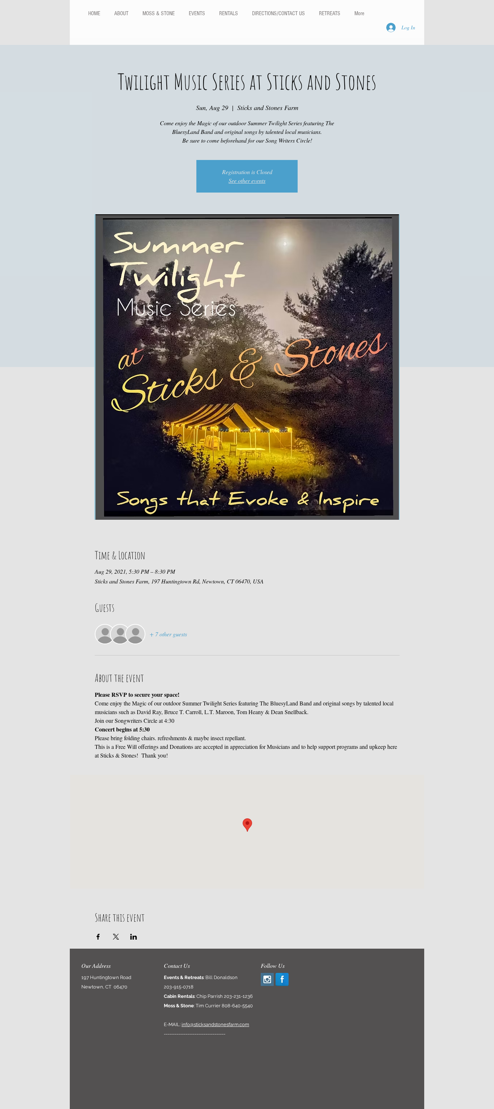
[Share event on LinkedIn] (133, 937)
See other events (247, 180)
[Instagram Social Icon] (267, 979)
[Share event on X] (115, 937)
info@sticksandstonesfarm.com (215, 1024)
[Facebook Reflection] (282, 979)
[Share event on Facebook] (98, 937)
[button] (228, 13)
